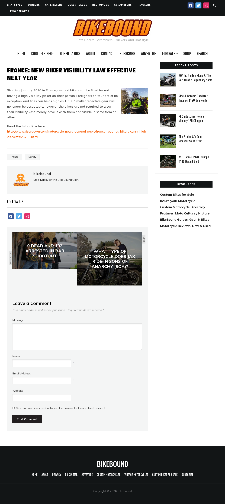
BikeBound (112, 463)
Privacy (56, 474)
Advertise (148, 53)
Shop (187, 53)
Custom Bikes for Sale (177, 194)
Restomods (100, 5)
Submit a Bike (70, 53)
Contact (107, 53)
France (14, 156)
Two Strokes (19, 11)
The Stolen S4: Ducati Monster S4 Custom (191, 138)
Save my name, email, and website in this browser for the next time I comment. (61, 408)
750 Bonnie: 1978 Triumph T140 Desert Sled (194, 159)
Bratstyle (14, 5)
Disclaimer (71, 474)
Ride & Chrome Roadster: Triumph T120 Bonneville (193, 98)
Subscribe (127, 53)
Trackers (144, 5)
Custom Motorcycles (108, 474)
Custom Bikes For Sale (165, 474)
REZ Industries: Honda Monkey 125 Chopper (191, 118)
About (90, 53)
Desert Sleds (77, 5)
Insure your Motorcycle (177, 201)
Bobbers (33, 5)
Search (202, 53)
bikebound (42, 173)
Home (21, 53)
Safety (32, 156)
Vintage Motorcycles (136, 474)
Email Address (21, 373)
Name (16, 356)
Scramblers (123, 5)
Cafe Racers (54, 5)
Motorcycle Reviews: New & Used (185, 226)
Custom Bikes (41, 53)
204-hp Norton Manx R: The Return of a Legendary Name (195, 77)
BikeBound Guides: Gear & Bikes (184, 219)
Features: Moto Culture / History (185, 213)
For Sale (168, 53)
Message (18, 320)
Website (17, 390)
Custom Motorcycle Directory (182, 207)
